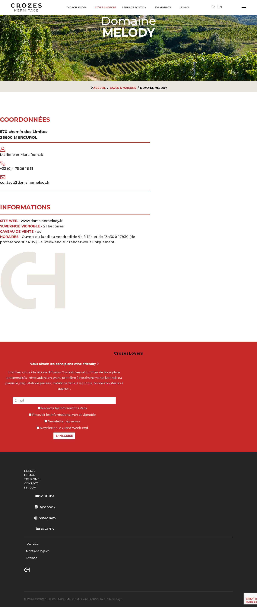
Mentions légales (37, 551)
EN (219, 7)
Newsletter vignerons (63, 421)
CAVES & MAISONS (105, 7)
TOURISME (32, 479)
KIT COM (30, 487)
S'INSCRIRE (64, 436)
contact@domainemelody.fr (25, 182)
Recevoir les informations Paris (63, 408)
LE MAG (184, 7)
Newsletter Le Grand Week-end (63, 428)
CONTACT (31, 483)
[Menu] (244, 7)
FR (213, 7)
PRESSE (29, 471)
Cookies (32, 544)
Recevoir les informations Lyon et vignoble (63, 415)
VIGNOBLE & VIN (76, 7)
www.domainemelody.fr (42, 221)
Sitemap (31, 558)
